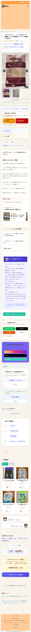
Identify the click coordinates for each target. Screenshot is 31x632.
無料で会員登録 (15, 397)
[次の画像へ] (26, 70)
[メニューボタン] (28, 6)
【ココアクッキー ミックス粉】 (16, 46)
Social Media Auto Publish (10, 631)
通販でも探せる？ (8, 248)
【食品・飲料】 (24, 108)
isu (6, 408)
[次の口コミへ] (27, 531)
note (9, 359)
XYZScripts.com (22, 631)
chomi (10, 487)
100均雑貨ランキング (19, 553)
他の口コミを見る (15, 413)
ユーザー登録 (15, 624)
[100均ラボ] (5, 6)
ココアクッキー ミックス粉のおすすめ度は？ (13, 241)
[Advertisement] (15, 19)
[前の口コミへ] (3, 531)
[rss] (16, 615)
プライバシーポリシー (9, 622)
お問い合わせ (15, 618)
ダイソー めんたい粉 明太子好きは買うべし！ (13, 596)
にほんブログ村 (11, 553)
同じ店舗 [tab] (12, 463)
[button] (6, 93)
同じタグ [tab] (5, 463)
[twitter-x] (14, 615)
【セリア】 (6, 108)
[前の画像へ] (4, 70)
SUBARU (23, 487)
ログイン (15, 384)
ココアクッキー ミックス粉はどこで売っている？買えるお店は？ (14, 234)
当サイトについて (18, 622)
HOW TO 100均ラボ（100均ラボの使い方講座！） (15, 620)
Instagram (10, 351)
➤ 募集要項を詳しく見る (15, 568)
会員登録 (5, 145)
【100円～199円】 (15, 108)
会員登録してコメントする (15, 380)
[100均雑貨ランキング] (19, 551)
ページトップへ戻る (16, 545)
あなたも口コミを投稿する (17, 574)
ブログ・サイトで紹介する (7, 335)
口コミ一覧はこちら (10, 538)
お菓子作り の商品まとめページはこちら (15, 314)
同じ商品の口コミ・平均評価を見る (18, 441)
